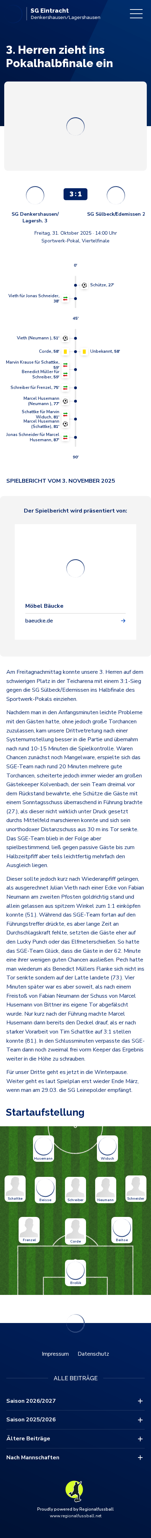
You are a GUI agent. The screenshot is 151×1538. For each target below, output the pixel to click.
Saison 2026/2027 (31, 1401)
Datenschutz (93, 1354)
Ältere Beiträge (28, 1438)
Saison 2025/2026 (31, 1419)
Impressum (55, 1354)
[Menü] (136, 13)
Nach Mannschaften (32, 1457)
